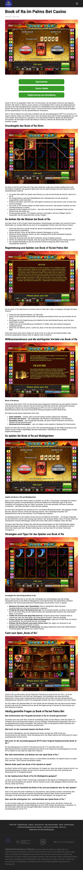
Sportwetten (41, 82)
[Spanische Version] (60, 9)
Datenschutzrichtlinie (51, 827)
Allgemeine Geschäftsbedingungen (41, 829)
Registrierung (22, 825)
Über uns (63, 827)
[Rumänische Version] (70, 9)
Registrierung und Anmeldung (41, 95)
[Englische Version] (39, 9)
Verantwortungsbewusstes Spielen (29, 827)
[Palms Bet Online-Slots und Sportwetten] (8, 3)
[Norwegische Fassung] (76, 9)
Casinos (31, 825)
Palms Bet (8, 17)
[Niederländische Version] (65, 9)
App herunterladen (51, 825)
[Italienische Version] (49, 9)
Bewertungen (69, 825)
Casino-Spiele (41, 88)
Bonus (61, 825)
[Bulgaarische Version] (34, 9)
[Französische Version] (44, 9)
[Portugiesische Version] (55, 9)
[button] (77, 3)
